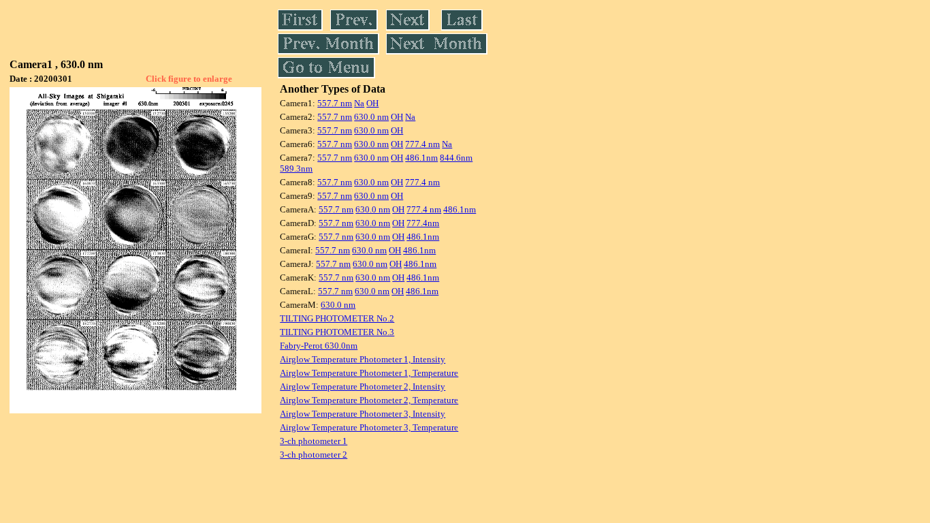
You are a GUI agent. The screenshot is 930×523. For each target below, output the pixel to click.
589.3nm (296, 168)
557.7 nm (334, 103)
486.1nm (421, 158)
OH (372, 103)
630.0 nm (371, 117)
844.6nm (456, 158)
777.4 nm (422, 144)
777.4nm (422, 223)
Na (359, 103)
